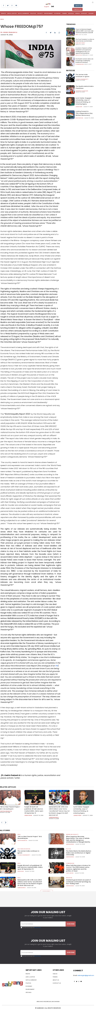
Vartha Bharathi (6, 811)
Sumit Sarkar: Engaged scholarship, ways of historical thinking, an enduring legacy (83, 101)
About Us (78, 5)
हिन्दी (52, 6)
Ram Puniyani (79, 118)
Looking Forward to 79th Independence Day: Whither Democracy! (84, 113)
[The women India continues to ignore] (70, 78)
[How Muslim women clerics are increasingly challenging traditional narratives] (70, 61)
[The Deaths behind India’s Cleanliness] (70, 89)
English (46, 6)
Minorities (69, 877)
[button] (92, 2)
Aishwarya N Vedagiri (82, 91)
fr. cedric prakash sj (8, 32)
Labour (69, 93)
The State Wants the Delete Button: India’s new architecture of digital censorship (78, 853)
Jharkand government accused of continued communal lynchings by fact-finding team (78, 882)
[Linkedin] (55, 33)
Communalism (80, 64)
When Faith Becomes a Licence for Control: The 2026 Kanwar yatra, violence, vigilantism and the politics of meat (78, 868)
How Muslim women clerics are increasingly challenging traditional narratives (84, 60)
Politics (68, 849)
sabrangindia (54, 817)
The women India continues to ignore (82, 75)
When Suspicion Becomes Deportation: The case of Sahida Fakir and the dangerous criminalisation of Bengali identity (78, 839)
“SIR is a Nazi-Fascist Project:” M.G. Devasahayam (30, 837)
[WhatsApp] (12, 5)
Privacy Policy (37, 927)
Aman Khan (28, 815)
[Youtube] (16, 5)
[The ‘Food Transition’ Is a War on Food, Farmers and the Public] (70, 41)
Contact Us (77, 9)
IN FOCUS (70, 70)
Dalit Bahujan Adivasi (69, 80)
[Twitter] (7, 5)
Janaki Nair (79, 106)
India (2, 19)
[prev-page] (1, 822)
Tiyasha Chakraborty (82, 79)
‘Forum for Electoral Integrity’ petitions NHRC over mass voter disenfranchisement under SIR (84, 30)
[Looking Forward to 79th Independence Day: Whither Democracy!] (70, 114)
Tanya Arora (70, 873)
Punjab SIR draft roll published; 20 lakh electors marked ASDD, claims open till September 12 (30, 867)
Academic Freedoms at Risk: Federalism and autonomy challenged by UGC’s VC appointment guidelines (84, 50)
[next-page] (5, 822)
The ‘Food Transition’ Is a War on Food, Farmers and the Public (85, 40)
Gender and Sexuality (72, 834)
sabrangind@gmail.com (85, 975)
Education (79, 55)
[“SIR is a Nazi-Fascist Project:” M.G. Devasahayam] (10, 797)
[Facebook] (3, 5)
